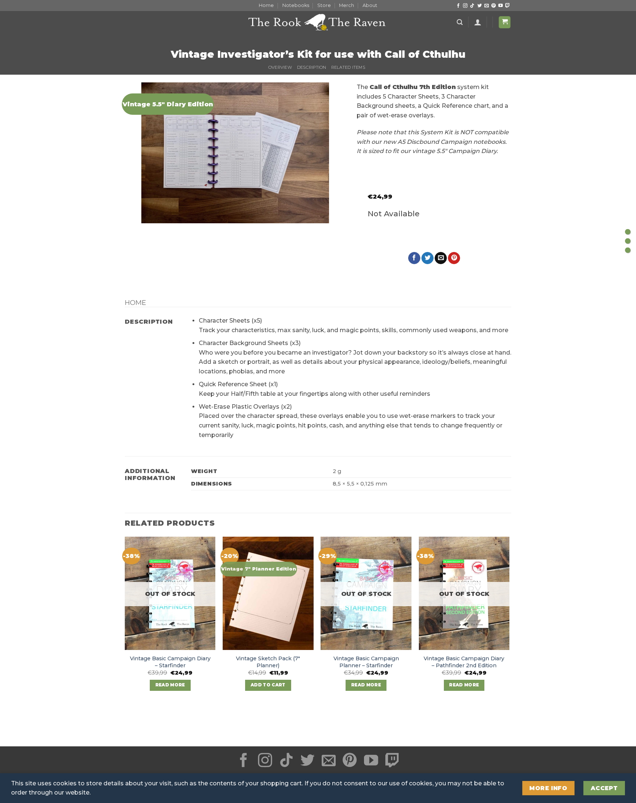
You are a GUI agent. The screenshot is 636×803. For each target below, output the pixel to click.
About (370, 5)
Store (324, 5)
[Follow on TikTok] (472, 5)
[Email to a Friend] (441, 258)
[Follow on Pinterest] (493, 5)
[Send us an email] (486, 5)
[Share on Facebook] (414, 258)
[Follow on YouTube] (500, 5)
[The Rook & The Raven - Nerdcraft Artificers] (318, 22)
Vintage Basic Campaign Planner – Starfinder (366, 662)
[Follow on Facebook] (458, 5)
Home (266, 5)
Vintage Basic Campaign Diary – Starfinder (170, 662)
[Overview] (627, 231)
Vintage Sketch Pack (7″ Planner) (268, 662)
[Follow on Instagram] (465, 5)
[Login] (477, 22)
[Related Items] (627, 250)
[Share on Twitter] (427, 258)
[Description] (627, 241)
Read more (170, 684)
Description (311, 67)
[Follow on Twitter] (479, 5)
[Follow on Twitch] (507, 5)
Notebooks (295, 5)
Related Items (348, 67)
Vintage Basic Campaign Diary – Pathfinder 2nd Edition (464, 662)
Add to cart (268, 684)
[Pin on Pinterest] (454, 258)
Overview (280, 67)
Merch (346, 5)
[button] (460, 22)
